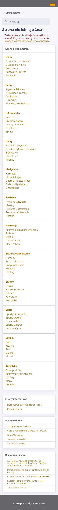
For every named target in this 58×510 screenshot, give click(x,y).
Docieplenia (12, 96)
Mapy (9, 381)
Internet (10, 117)
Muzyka (10, 345)
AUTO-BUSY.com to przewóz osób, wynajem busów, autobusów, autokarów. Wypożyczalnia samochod (26, 463)
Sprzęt (9, 131)
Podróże (10, 384)
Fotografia (11, 296)
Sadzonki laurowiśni (16, 439)
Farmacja (11, 173)
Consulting (12, 75)
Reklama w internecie (17, 212)
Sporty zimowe (14, 324)
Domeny (10, 258)
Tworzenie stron (14, 261)
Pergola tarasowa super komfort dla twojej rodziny (28, 471)
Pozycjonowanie (15, 409)
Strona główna (13, 13)
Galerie (9, 352)
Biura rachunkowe (16, 64)
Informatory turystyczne (19, 373)
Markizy (10, 205)
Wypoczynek (13, 240)
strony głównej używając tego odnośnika (27, 41)
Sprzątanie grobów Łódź (19, 426)
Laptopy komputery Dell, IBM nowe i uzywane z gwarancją (25, 482)
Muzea (9, 356)
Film (8, 342)
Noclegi (10, 377)
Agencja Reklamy (15, 89)
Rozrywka (11, 300)
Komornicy (12, 68)
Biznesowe (12, 152)
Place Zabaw (13, 244)
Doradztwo (12, 156)
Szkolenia (11, 128)
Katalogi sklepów (15, 289)
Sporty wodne (13, 317)
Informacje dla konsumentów (22, 229)
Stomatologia (13, 177)
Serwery (10, 268)
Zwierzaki (11, 233)
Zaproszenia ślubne (16, 487)
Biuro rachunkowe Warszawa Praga (24, 405)
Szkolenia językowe (16, 145)
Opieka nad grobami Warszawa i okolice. (27, 431)
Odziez (9, 286)
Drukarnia (11, 100)
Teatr (8, 349)
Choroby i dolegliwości (18, 180)
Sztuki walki (12, 321)
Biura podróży (14, 370)
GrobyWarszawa (15, 435)
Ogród (9, 237)
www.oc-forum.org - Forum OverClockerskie (28, 476)
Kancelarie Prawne (16, 72)
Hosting (10, 216)
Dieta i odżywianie (15, 184)
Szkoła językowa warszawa (21, 149)
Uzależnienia (12, 187)
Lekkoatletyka (13, 328)
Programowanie (14, 121)
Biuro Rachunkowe (16, 93)
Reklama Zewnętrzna (17, 208)
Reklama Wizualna (16, 201)
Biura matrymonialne (17, 61)
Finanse (10, 159)
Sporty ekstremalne (16, 314)
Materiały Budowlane (17, 103)
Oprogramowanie (15, 124)
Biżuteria (10, 293)
